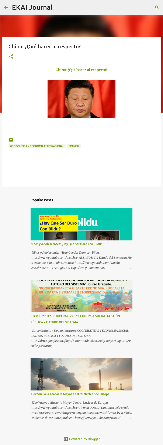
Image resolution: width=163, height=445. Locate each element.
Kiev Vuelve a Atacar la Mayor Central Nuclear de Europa (70, 394)
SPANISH (74, 146)
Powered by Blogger (84, 439)
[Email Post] (11, 141)
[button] (11, 57)
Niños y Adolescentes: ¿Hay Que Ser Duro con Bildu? (66, 244)
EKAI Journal (32, 7)
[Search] (58, 7)
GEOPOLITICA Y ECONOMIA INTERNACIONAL (37, 146)
